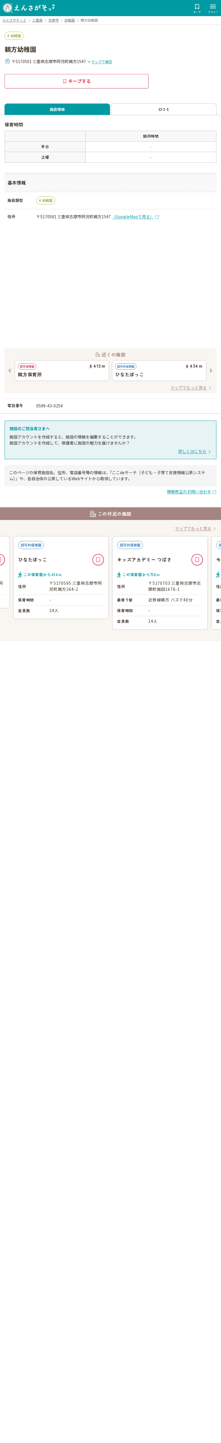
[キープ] (98, 559)
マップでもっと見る (188, 387)
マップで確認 (101, 61)
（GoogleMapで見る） (133, 216)
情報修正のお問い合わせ (189, 491)
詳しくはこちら (192, 451)
